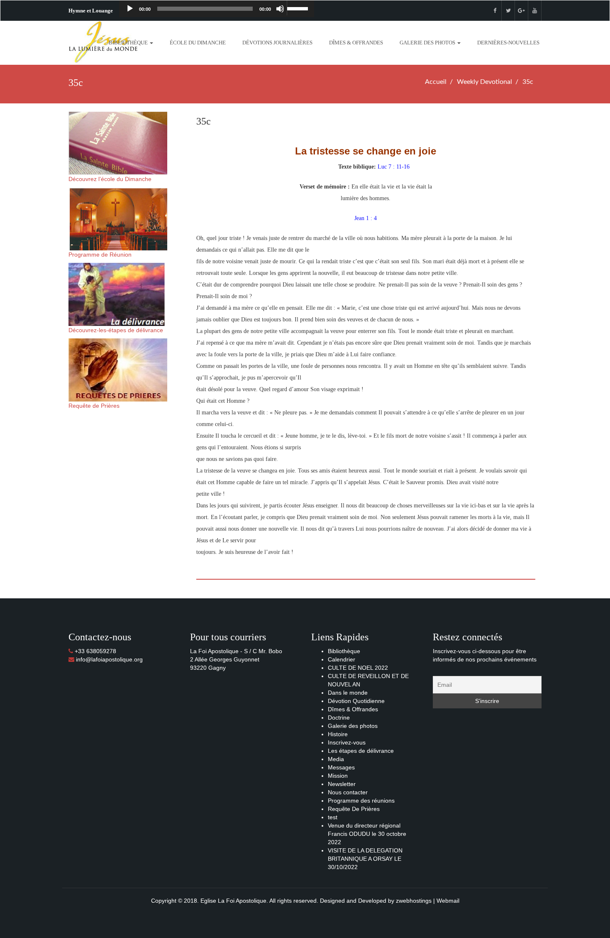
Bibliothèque (129, 42)
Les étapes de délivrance (361, 750)
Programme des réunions (361, 800)
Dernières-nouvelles (508, 42)
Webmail (448, 900)
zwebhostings (414, 900)
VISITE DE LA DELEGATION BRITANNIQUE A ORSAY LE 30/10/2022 (365, 858)
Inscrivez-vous (347, 742)
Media (336, 759)
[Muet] (280, 9)
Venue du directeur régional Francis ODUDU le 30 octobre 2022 (367, 833)
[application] (216, 8)
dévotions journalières (277, 42)
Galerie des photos (428, 42)
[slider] (298, 7)
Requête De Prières (354, 809)
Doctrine (339, 717)
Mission (338, 775)
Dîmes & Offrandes (356, 42)
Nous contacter (348, 792)
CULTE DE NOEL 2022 (358, 667)
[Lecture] (130, 9)
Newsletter (342, 784)
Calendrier (341, 659)
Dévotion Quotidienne (356, 701)
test (332, 817)
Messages (341, 767)
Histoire (338, 734)
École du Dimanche (198, 42)
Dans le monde (348, 692)
